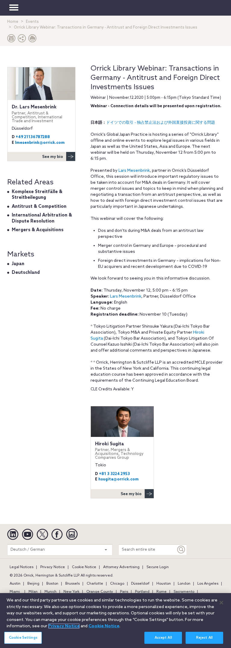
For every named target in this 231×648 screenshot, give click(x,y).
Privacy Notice (52, 567)
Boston (52, 584)
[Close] (221, 602)
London (184, 584)
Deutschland (26, 272)
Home (12, 22)
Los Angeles (207, 584)
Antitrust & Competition (39, 206)
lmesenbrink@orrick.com (40, 143)
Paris (124, 592)
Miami (15, 592)
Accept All (163, 638)
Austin (15, 584)
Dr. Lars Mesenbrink (37, 113)
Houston (163, 584)
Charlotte (95, 584)
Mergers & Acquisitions (37, 230)
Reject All (204, 638)
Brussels (72, 584)
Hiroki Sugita (119, 450)
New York (71, 592)
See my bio (131, 494)
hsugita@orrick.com (118, 479)
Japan (18, 264)
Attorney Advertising (121, 567)
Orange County (99, 592)
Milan (33, 592)
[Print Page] (32, 40)
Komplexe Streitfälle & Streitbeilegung (37, 195)
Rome (161, 592)
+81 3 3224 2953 (114, 474)
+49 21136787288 (33, 137)
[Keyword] (181, 549)
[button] (22, 40)
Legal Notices (21, 567)
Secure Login (157, 567)
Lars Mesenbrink (134, 170)
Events (32, 22)
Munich (51, 592)
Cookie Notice (84, 567)
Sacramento (184, 592)
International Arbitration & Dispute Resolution (42, 218)
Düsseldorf (140, 584)
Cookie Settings (23, 638)
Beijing (33, 584)
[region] (115, 620)
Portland (142, 592)
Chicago (117, 584)
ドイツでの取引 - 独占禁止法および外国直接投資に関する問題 (160, 122)
